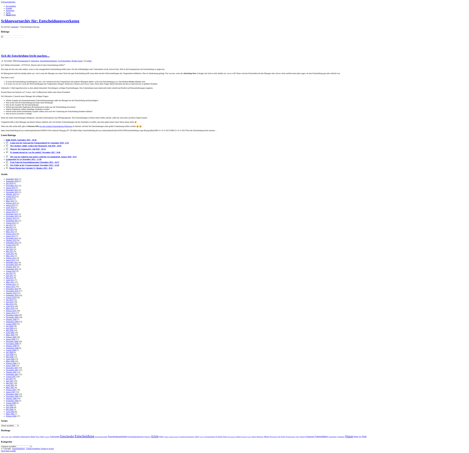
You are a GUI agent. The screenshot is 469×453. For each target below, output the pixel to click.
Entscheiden (55, 436)
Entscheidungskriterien (136, 437)
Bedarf (33, 437)
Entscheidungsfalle (101, 437)
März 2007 (10, 388)
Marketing (259, 437)
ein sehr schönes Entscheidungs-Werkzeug (55, 126)
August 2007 (11, 377)
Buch (42, 437)
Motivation (273, 437)
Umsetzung (310, 436)
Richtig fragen (77, 61)
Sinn (297, 437)
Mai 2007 (9, 383)
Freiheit (166, 437)
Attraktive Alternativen (21, 437)
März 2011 (10, 282)
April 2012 (10, 254)
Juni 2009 (9, 328)
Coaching (47, 437)
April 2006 (10, 412)
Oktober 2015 (11, 194)
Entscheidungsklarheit (48, 61)
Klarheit (238, 437)
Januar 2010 (10, 313)
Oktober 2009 (11, 319)
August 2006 (11, 403)
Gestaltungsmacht (174, 437)
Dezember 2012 (12, 238)
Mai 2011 (9, 278)
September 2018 (12, 181)
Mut (279, 437)
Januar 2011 (10, 287)
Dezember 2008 (12, 341)
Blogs (38, 437)
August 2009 (11, 324)
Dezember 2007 (12, 368)
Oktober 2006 (11, 399)
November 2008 (12, 344)
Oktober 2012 (11, 240)
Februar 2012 (11, 258)
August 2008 (11, 350)
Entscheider (67, 436)
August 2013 (11, 223)
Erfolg (155, 436)
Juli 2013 (9, 225)
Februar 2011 (11, 284)
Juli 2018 (9, 183)
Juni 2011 (9, 276)
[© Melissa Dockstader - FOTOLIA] (12, 37)
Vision (349, 436)
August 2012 (11, 245)
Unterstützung (332, 437)
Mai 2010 (9, 304)
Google (201, 437)
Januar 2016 (10, 188)
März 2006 (10, 414)
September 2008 (12, 348)
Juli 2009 (9, 326)
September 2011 (12, 269)
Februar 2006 (11, 416)
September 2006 (12, 401)
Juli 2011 (9, 273)
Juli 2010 (9, 300)
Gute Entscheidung (209, 437)
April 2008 (10, 359)
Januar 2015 (10, 205)
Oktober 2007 (11, 372)
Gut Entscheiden (64, 61)
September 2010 (12, 295)
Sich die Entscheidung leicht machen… (25, 55)
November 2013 (12, 216)
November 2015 (12, 192)
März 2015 (10, 201)
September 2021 (12, 179)
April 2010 (10, 306)
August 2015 (11, 197)
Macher (254, 437)
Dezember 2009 (12, 315)
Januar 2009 (10, 339)
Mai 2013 (9, 227)
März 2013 (10, 232)
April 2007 (10, 385)
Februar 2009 (11, 337)
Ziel (360, 437)
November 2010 (12, 291)
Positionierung (291, 437)
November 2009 (12, 317)
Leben (249, 437)
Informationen (231, 437)
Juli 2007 (9, 379)
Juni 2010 (9, 302)
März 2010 (10, 308)
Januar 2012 (10, 260)
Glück (197, 437)
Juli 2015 (9, 199)
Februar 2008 (11, 363)
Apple (6, 437)
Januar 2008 (10, 366)
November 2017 (12, 186)
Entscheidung (84, 436)
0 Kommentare (22, 61)
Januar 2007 (10, 392)
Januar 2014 (10, 212)
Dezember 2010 (12, 289)
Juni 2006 (9, 407)
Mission (266, 437)
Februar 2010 (11, 311)
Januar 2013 (10, 236)
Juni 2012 (9, 249)
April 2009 (10, 333)
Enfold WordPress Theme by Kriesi (40, 449)
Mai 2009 (9, 330)
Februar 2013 (11, 234)
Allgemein (35, 61)
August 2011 (11, 271)
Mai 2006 (9, 409)
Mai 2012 (9, 251)
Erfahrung (147, 437)
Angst (3, 437)
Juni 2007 (9, 381)
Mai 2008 (9, 357)
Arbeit (10, 437)
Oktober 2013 (11, 218)
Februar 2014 (11, 210)
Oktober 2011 (11, 267)
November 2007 (12, 370)
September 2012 (12, 243)
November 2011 (12, 265)
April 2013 (10, 229)
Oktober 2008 (11, 346)
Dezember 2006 (12, 394)
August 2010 (11, 298)
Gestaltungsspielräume (186, 437)
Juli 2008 (9, 352)
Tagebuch (302, 437)
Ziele (364, 436)
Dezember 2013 (12, 214)
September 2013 (12, 221)
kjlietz (89, 61)
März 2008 (10, 361)
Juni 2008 (9, 355)
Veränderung (341, 437)
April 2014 (10, 207)
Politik (283, 437)
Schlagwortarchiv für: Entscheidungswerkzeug (40, 21)
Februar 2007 (11, 390)
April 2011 (10, 280)
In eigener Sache (221, 437)
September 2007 (12, 374)
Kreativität (244, 437)
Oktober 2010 (11, 293)
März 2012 (10, 256)
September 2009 (12, 322)
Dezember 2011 (12, 262)
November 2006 (12, 396)
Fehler (161, 437)
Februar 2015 (11, 203)
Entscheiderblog (18, 449)
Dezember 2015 (12, 190)
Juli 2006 (9, 405)
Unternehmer (321, 436)
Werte (356, 436)
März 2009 (10, 335)
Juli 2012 (9, 247)
